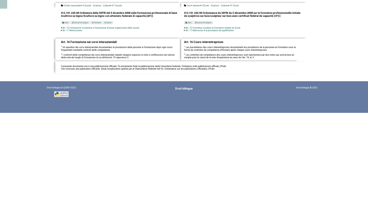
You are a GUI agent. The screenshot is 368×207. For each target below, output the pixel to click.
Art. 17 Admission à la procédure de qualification (209, 30)
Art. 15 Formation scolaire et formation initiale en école (212, 27)
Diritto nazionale (72, 5)
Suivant (108, 22)
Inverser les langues (81, 22)
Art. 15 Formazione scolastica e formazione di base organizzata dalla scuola (100, 27)
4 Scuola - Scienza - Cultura (96, 5)
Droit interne (193, 5)
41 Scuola (117, 5)
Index (66, 22)
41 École (234, 5)
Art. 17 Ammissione (72, 30)
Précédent (97, 22)
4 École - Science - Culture (214, 5)
